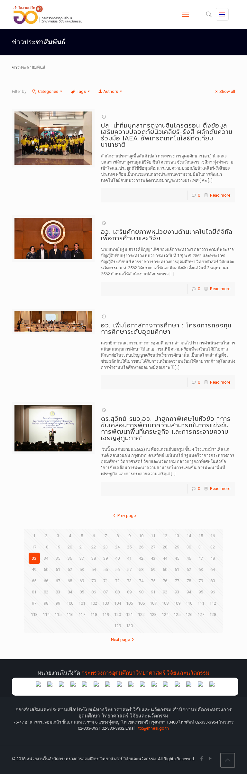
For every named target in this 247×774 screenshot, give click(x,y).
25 (129, 547)
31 (200, 547)
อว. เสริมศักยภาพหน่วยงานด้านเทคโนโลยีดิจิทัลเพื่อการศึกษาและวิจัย (167, 235)
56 (117, 569)
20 (70, 547)
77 (177, 580)
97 (34, 603)
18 (46, 547)
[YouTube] (210, 758)
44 (165, 558)
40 (117, 558)
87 (105, 592)
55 (105, 569)
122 (141, 614)
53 (81, 569)
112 (212, 603)
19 (58, 547)
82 (46, 592)
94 (189, 592)
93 (177, 592)
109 (177, 603)
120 (117, 614)
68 (70, 580)
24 (117, 547)
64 (212, 569)
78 (189, 580)
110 (189, 603)
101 (81, 603)
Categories (48, 91)
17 (34, 547)
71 (105, 580)
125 (177, 614)
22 (93, 547)
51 (58, 569)
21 (81, 547)
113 (34, 614)
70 (93, 580)
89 (129, 592)
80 (212, 580)
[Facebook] (201, 758)
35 (58, 558)
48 (212, 558)
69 (81, 580)
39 (105, 558)
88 (117, 592)
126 (189, 614)
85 (81, 592)
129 (117, 625)
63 (200, 569)
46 (189, 558)
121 (129, 614)
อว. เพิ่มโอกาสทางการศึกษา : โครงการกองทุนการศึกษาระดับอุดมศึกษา (166, 328)
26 (141, 547)
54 (93, 569)
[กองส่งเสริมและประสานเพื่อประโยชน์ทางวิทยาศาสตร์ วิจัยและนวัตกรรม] (50, 14)
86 (93, 592)
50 (46, 569)
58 (141, 569)
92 (165, 592)
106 (141, 603)
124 (165, 614)
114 (46, 614)
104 (117, 603)
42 (141, 558)
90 (141, 592)
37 (81, 558)
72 (117, 580)
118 (93, 614)
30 (189, 547)
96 (212, 592)
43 (153, 558)
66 (46, 580)
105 (129, 603)
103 (105, 603)
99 (58, 603)
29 (177, 547)
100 (70, 603)
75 (153, 580)
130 (129, 625)
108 (165, 603)
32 (212, 547)
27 (153, 547)
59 (153, 569)
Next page (120, 639)
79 (200, 580)
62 (189, 569)
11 (153, 535)
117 (81, 614)
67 (58, 580)
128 (212, 614)
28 (165, 547)
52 (70, 569)
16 (212, 535)
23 (105, 547)
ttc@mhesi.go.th (153, 728)
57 (129, 569)
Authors (110, 91)
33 (34, 558)
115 (58, 614)
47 (200, 558)
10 (141, 535)
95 (200, 592)
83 (58, 592)
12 (165, 535)
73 (129, 580)
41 (129, 558)
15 (200, 535)
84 (70, 592)
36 (70, 558)
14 (189, 535)
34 (46, 558)
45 (177, 558)
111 (200, 603)
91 (153, 592)
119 (105, 614)
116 (70, 614)
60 (165, 569)
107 (153, 603)
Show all (227, 91)
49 (34, 569)
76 (165, 580)
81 (34, 592)
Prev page (126, 515)
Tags (81, 91)
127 (200, 614)
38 (93, 558)
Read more (220, 195)
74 (141, 580)
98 (46, 603)
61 (177, 569)
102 (93, 603)
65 (34, 580)
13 (177, 535)
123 (153, 614)
